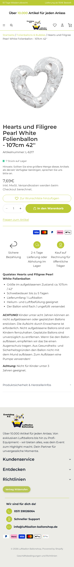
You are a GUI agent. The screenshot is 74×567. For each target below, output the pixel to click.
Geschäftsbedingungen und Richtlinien (37, 555)
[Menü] (4, 25)
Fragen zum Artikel (16, 219)
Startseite (8, 35)
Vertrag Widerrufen (17, 489)
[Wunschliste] (55, 25)
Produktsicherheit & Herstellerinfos (27, 385)
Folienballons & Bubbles (31, 35)
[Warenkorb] (70, 25)
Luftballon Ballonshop (30, 548)
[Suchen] (11, 25)
